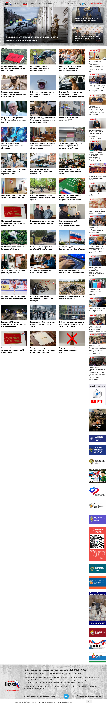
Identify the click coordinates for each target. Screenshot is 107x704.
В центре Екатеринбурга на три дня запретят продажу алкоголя (71, 350)
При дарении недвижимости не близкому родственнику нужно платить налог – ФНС (42, 120)
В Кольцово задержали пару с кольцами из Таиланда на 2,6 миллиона (42, 94)
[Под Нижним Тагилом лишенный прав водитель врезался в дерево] (43, 56)
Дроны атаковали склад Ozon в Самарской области (71, 297)
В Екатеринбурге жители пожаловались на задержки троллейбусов (41, 171)
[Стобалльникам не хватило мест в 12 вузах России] (43, 261)
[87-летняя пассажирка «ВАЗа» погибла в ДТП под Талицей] (43, 237)
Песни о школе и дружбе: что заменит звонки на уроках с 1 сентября (70, 171)
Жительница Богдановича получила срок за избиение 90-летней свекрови (13, 223)
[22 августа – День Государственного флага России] (72, 237)
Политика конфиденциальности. (61, 674)
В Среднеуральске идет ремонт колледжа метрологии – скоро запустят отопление (71, 324)
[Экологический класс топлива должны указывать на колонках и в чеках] (14, 261)
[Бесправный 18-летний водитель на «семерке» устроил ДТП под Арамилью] (14, 312)
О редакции (49, 3)
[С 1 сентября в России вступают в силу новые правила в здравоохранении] (14, 160)
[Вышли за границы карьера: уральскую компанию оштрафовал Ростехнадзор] (72, 185)
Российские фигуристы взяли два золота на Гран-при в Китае (13, 297)
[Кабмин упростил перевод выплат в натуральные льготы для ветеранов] (14, 56)
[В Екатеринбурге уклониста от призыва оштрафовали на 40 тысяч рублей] (14, 338)
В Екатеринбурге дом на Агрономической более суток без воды (41, 298)
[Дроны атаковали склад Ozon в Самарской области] (72, 287)
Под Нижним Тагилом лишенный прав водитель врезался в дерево (40, 68)
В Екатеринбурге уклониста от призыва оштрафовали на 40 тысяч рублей (13, 350)
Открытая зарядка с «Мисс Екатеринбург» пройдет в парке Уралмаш (42, 197)
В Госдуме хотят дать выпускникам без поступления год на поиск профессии (42, 350)
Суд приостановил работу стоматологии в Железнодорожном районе (69, 223)
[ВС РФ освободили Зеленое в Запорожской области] (14, 237)
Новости (25, 3)
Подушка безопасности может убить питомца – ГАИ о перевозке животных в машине (71, 94)
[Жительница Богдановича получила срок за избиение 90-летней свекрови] (14, 211)
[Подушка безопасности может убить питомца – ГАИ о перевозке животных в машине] (72, 82)
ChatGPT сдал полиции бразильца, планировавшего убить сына (12, 145)
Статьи (32, 3)
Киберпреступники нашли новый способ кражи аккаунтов (71, 271)
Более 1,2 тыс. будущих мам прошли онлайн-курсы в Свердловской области (70, 68)
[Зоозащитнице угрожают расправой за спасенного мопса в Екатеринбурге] (14, 82)
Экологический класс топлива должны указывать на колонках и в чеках (13, 272)
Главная (17, 3)
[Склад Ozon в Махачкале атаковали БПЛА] (72, 108)
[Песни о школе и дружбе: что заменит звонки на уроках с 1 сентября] (72, 160)
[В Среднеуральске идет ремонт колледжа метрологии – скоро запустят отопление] (72, 312)
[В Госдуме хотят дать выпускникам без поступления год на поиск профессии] (43, 338)
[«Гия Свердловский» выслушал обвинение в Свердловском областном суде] (43, 134)
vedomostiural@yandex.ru (43, 695)
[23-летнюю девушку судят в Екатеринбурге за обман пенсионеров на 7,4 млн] (72, 134)
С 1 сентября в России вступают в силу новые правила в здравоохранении (13, 171)
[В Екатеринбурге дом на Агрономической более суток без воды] (43, 287)
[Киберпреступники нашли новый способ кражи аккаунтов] (72, 261)
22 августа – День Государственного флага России (72, 248)
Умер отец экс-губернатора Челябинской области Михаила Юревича (13, 120)
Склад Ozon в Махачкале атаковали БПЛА (69, 119)
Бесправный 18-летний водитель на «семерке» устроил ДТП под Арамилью (13, 324)
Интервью (40, 3)
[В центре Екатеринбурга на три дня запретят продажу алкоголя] (72, 338)
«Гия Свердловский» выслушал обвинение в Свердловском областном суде (42, 145)
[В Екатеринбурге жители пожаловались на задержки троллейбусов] (43, 160)
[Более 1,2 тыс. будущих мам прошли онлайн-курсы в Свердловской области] (72, 56)
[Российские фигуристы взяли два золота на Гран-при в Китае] (14, 287)
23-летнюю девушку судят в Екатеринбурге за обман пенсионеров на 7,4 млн (70, 145)
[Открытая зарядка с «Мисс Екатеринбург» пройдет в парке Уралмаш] (43, 185)
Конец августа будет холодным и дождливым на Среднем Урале (42, 324)
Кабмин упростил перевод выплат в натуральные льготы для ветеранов (13, 68)
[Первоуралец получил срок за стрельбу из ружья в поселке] (14, 185)
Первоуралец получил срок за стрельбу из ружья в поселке (13, 196)
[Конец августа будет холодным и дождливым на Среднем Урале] (43, 312)
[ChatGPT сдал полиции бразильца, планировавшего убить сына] (14, 134)
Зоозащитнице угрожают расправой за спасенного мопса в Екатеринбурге (13, 94)
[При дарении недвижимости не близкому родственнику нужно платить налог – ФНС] (43, 108)
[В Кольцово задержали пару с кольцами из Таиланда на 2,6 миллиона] (43, 82)
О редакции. (78, 674)
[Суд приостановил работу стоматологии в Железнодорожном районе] (72, 211)
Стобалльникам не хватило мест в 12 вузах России (41, 271)
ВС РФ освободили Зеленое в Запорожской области (12, 248)
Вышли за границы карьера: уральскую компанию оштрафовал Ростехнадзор (70, 197)
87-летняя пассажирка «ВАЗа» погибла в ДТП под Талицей (42, 248)
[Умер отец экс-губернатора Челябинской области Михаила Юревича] (14, 108)
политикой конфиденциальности (61, 702)
